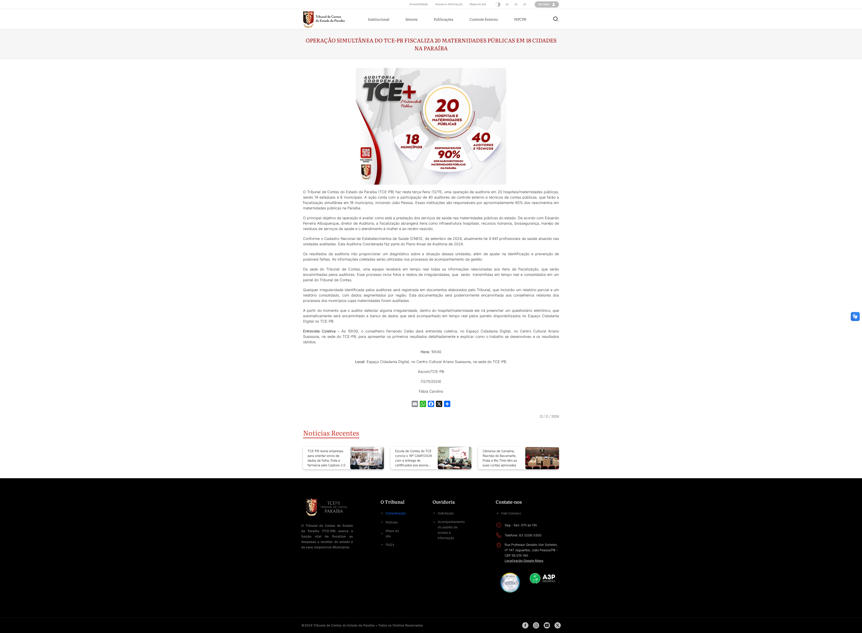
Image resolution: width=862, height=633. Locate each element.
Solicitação (446, 513)
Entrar (544, 4)
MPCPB (520, 19)
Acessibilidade (418, 4)
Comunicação (396, 513)
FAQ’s (390, 545)
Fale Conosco (511, 513)
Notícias (392, 522)
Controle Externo (483, 19)
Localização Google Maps (524, 560)
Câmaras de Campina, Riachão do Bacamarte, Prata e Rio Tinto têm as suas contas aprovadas (500, 458)
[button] (378, 19)
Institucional (378, 19)
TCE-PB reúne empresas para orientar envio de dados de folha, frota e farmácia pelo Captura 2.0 (326, 458)
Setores (411, 19)
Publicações (443, 19)
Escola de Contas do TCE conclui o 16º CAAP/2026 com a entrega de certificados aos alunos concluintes (413, 458)
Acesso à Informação (448, 4)
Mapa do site (478, 4)
